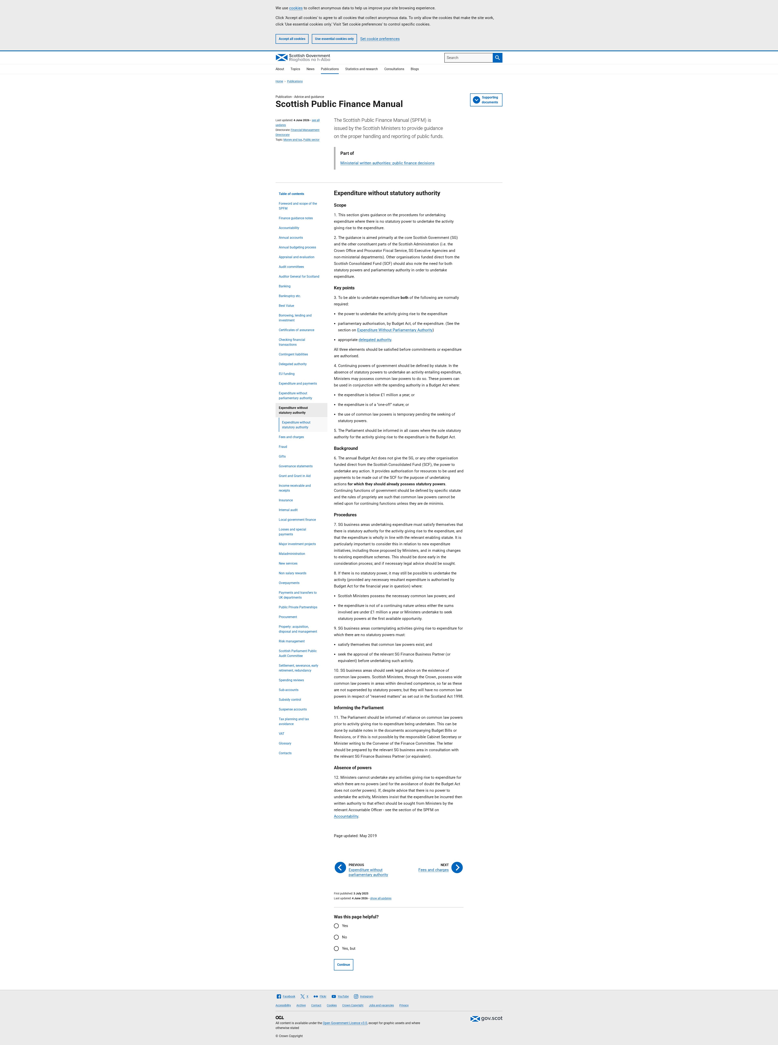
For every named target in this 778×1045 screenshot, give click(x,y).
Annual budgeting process (297, 247)
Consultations (394, 69)
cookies (296, 8)
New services (288, 563)
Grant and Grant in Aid (295, 476)
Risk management (292, 641)
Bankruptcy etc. (290, 296)
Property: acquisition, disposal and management (298, 629)
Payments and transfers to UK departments (298, 595)
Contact (316, 1005)
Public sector (311, 139)
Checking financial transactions (292, 342)
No (344, 937)
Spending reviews (291, 680)
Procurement (288, 617)
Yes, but (348, 948)
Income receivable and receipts (295, 488)
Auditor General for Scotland (299, 276)
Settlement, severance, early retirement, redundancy (298, 668)
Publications (330, 69)
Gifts (282, 456)
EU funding (287, 374)
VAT (281, 734)
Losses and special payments (292, 531)
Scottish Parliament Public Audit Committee (298, 653)
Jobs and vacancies (381, 1005)
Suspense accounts (293, 709)
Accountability (289, 228)
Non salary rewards (292, 573)
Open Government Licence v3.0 (345, 1023)
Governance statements (296, 466)
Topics (295, 69)
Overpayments (289, 583)
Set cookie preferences (380, 38)
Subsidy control (290, 700)
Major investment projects (297, 544)
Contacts (285, 753)
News (310, 69)
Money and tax (292, 139)
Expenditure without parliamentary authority (295, 395)
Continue (343, 965)
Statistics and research (361, 69)
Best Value (286, 306)
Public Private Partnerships (298, 607)
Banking (285, 286)
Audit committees (291, 267)
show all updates (380, 898)
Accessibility (283, 1005)
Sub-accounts (288, 690)
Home (279, 81)
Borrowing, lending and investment (295, 317)
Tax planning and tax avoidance (294, 721)
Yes (345, 925)
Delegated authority (293, 364)
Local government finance (297, 520)
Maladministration (292, 554)
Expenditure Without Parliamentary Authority (395, 330)
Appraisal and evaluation (296, 257)
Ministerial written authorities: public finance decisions (387, 163)
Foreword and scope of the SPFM (298, 206)
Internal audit (288, 510)
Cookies (332, 1005)
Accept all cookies (292, 39)
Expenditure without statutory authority (296, 424)
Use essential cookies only (334, 39)
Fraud (283, 447)
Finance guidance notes (296, 218)
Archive (301, 1005)
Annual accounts (291, 238)
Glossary (285, 743)
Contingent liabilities (293, 354)
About (280, 69)
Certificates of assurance (296, 330)
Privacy (404, 1005)
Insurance (286, 500)
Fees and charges (291, 437)
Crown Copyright (352, 1005)
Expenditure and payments (298, 383)
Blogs (415, 69)
